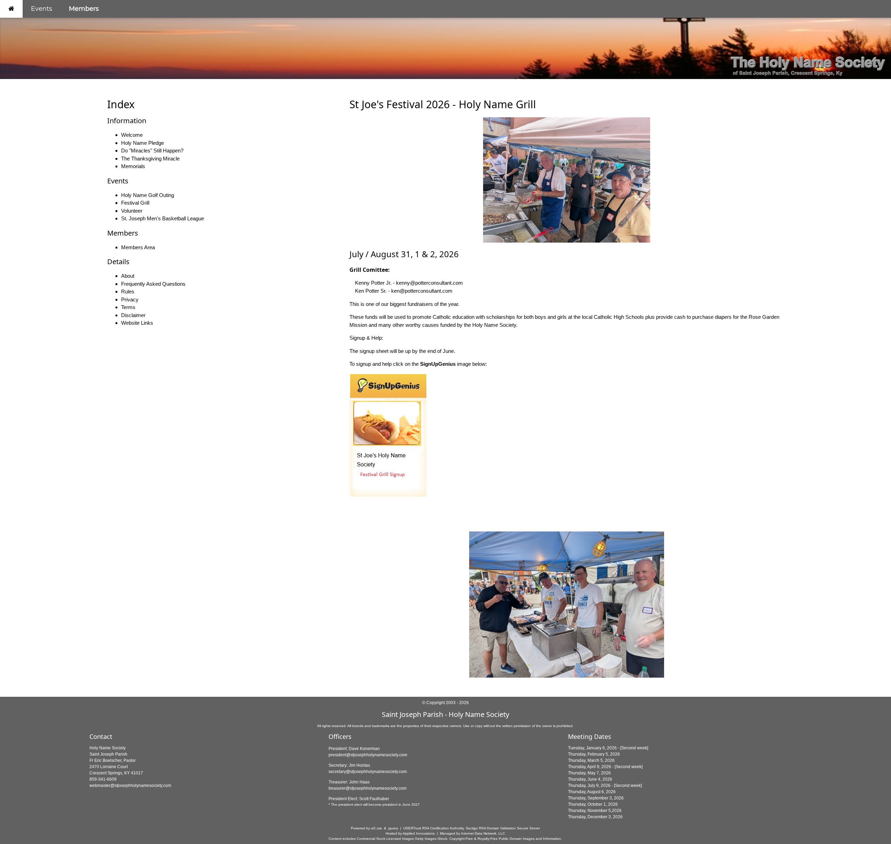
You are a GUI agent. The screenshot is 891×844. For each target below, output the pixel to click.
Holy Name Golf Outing (147, 195)
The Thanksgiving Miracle (150, 158)
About (127, 276)
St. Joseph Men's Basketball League (162, 218)
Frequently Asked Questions (153, 284)
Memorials (133, 166)
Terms (128, 307)
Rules (127, 291)
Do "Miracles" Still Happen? (152, 150)
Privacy (130, 299)
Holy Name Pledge (142, 143)
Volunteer (131, 211)
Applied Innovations (419, 833)
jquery (393, 828)
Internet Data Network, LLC (483, 833)
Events (41, 9)
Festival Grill (135, 203)
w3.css (376, 828)
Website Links (137, 323)
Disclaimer (133, 315)
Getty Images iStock (431, 839)
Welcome (132, 135)
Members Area (138, 247)
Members (84, 9)
